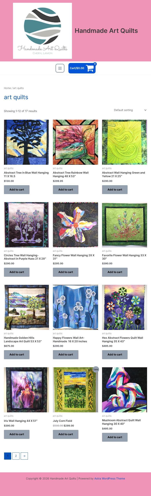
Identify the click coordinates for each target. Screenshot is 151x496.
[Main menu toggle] (59, 68)
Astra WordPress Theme (109, 478)
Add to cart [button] (16, 189)
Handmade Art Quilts (106, 30)
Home (7, 88)
